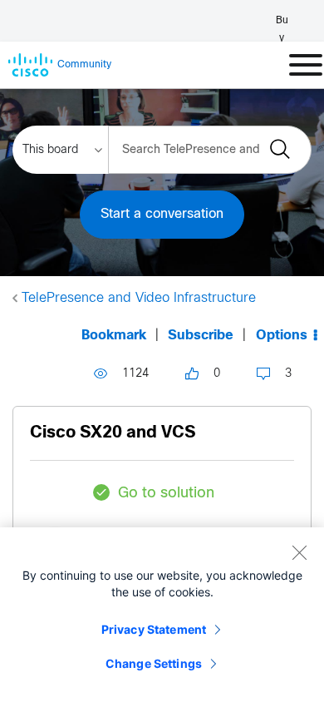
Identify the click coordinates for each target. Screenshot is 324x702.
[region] (162, 614)
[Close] (299, 552)
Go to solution (166, 494)
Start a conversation (162, 214)
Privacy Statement (153, 629)
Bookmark (113, 335)
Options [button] (281, 335)
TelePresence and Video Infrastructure (139, 298)
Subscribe (200, 335)
